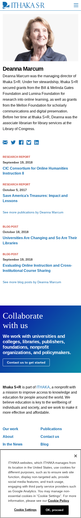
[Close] (76, 456)
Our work (10, 429)
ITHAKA (43, 387)
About (8, 437)
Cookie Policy (58, 500)
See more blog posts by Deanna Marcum (32, 282)
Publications (51, 429)
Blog (44, 444)
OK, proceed (54, 510)
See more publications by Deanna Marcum (33, 212)
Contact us (49, 437)
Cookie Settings (25, 509)
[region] (40, 483)
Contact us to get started (26, 362)
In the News (12, 444)
